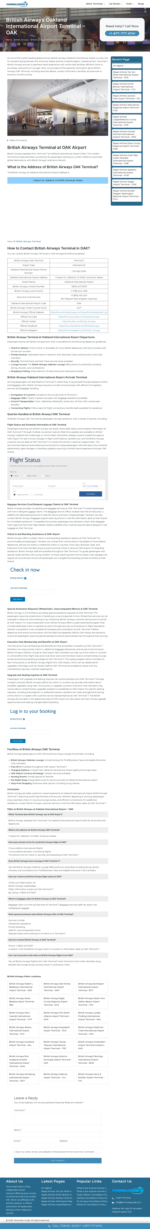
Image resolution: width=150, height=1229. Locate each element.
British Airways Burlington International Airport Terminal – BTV (91, 987)
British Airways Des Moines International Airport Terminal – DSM (57, 987)
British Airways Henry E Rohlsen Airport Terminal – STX (91, 1077)
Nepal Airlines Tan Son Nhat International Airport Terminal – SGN (126, 75)
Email (17, 1141)
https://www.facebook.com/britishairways (79, 326)
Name (17, 1130)
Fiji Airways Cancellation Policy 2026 (95, 1201)
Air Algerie (118, 66)
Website (63, 1141)
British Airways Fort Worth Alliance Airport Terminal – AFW (57, 1016)
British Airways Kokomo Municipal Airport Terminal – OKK (58, 1059)
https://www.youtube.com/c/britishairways (79, 317)
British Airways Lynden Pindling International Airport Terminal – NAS (89, 1016)
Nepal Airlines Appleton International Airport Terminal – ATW (124, 172)
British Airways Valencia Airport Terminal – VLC (55, 1076)
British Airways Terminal (28, 241)
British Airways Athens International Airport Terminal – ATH (20, 1030)
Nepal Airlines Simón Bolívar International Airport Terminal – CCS (124, 87)
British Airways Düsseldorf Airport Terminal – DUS (57, 1029)
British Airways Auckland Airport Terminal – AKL (21, 1043)
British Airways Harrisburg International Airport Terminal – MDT (22, 1077)
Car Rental (114, 4)
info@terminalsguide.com (128, 1202)
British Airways (21, 40)
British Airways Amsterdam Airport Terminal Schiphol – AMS (91, 1045)
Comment (19, 1110)
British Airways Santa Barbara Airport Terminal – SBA (22, 1001)
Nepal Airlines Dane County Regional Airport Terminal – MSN (126, 146)
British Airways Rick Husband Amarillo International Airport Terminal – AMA (19, 1061)
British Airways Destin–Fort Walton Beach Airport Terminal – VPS (91, 1001)
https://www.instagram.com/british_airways (79, 330)
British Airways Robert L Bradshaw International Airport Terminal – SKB (21, 987)
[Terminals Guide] (17, 4)
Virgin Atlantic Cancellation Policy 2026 (96, 1195)
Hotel (129, 4)
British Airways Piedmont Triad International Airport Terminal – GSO (91, 1030)
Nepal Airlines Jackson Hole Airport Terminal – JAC (66, 1198)
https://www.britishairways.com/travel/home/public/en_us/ (79, 312)
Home (9, 40)
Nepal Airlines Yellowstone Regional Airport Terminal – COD (126, 108)
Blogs (141, 4)
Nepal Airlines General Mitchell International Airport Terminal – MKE (124, 134)
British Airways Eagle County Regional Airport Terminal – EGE (55, 1001)
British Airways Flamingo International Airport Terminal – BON (90, 1059)
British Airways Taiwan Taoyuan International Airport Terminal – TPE (55, 1045)
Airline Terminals (94, 4)
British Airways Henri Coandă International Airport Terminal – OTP (20, 1016)
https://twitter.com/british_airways (79, 321)
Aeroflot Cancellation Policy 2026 (93, 1198)
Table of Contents (18, 140)
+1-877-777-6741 (122, 33)
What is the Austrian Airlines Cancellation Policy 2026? (104, 1191)
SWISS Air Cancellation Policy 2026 (94, 1204)
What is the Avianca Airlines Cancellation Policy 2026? (103, 1188)
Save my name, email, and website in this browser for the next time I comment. (55, 1152)
